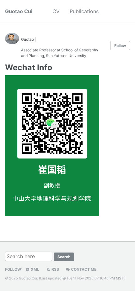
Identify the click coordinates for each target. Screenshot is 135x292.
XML (34, 269)
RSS (55, 269)
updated (55, 278)
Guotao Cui (18, 11)
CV (56, 11)
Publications (84, 11)
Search (63, 256)
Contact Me (83, 269)
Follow (120, 45)
